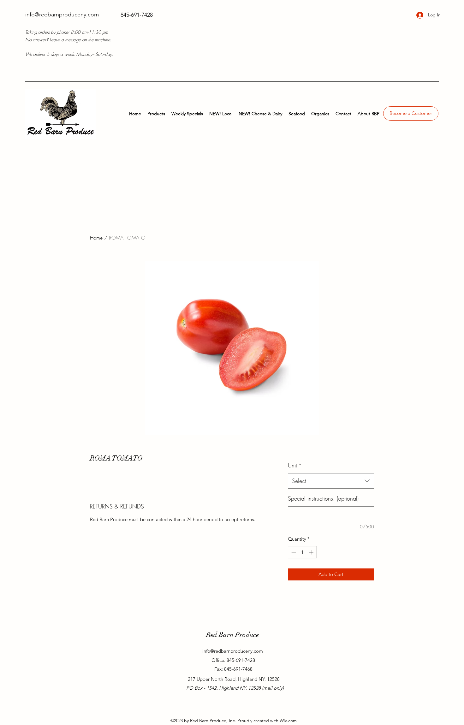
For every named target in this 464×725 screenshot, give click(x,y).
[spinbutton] (302, 552)
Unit (295, 465)
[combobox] (331, 481)
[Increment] (311, 552)
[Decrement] (293, 552)
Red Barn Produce (232, 634)
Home (96, 237)
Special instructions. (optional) (323, 498)
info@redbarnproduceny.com (62, 14)
